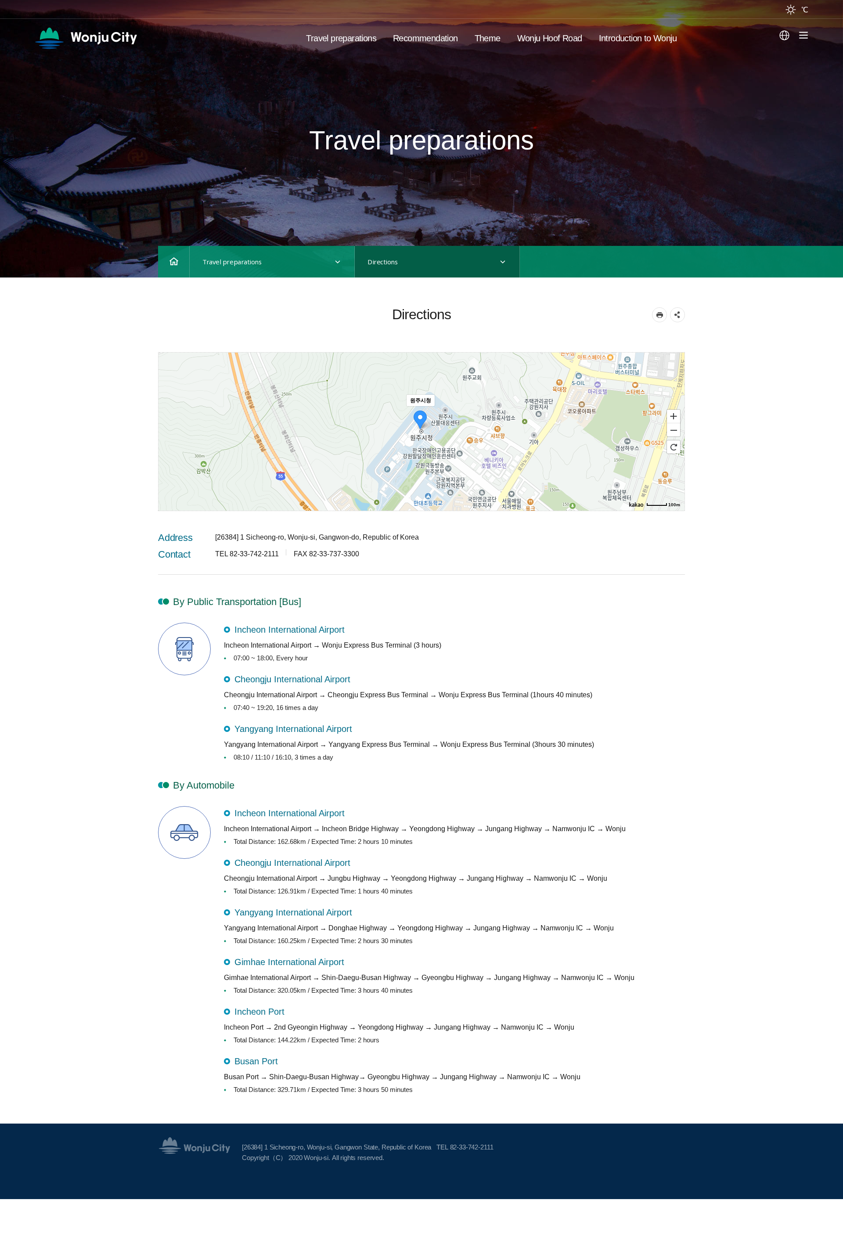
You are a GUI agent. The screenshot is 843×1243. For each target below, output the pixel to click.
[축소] (673, 430)
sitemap (801, 35)
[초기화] (673, 447)
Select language (784, 35)
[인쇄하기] (659, 314)
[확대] (673, 416)
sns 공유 (677, 314)
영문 (98, 38)
